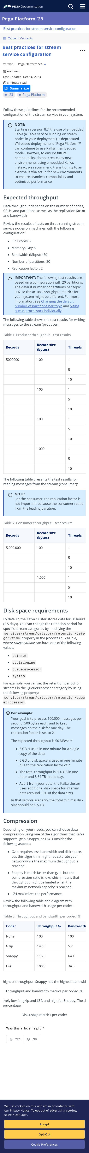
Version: (8, 64)
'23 (10, 94)
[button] (44, 38)
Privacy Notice (19, 1110)
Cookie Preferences (44, 1144)
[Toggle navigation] (83, 6)
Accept (44, 1124)
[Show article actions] (82, 50)
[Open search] (70, 6)
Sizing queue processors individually (47, 308)
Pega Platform (34, 94)
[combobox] (31, 64)
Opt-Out (45, 1134)
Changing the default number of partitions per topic (44, 303)
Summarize (19, 88)
